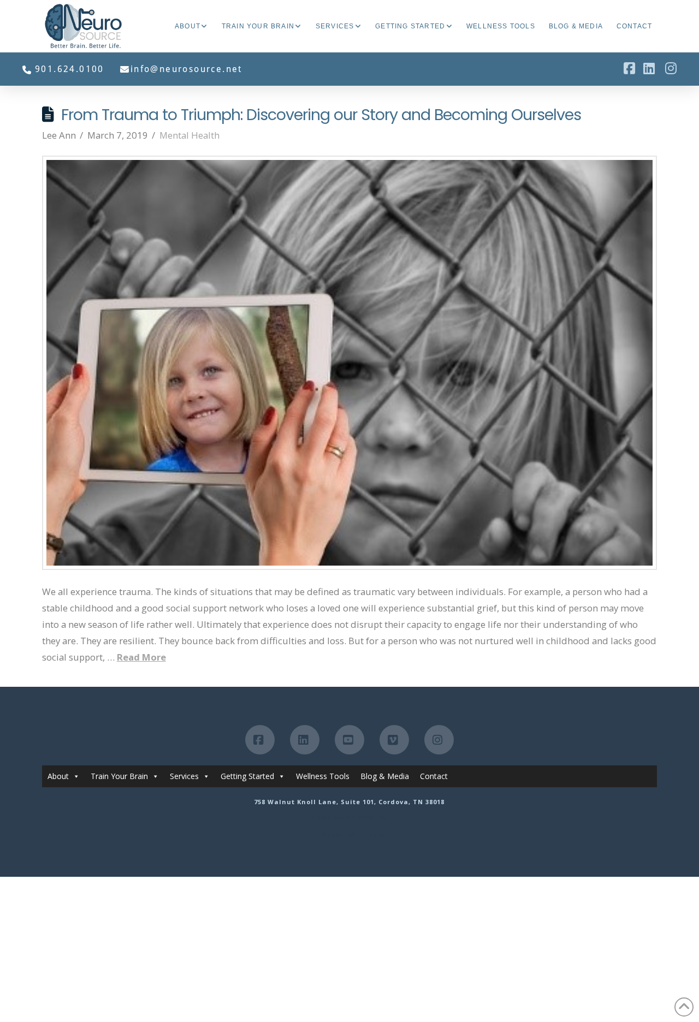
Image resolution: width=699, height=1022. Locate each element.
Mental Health (189, 135)
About (58, 776)
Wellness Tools (323, 776)
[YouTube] (349, 739)
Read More (141, 657)
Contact (434, 776)
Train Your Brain (119, 776)
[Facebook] (260, 739)
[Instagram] (439, 739)
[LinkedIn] (304, 739)
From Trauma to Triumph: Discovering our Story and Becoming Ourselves (321, 115)
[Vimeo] (394, 739)
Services (184, 776)
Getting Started (247, 776)
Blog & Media (384, 776)
